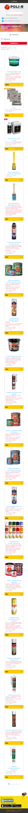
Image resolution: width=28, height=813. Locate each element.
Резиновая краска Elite (14, 71)
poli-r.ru (16, 810)
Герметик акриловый (14, 695)
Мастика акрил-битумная (14, 356)
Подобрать (14, 43)
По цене (14, 47)
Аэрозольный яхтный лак (14, 506)
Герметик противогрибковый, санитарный (14, 768)
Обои (14, 108)
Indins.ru (20, 811)
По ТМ (10, 47)
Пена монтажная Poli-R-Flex (14, 730)
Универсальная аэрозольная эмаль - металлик (14, 619)
